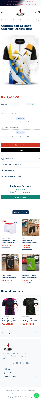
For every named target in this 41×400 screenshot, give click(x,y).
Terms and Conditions (20, 394)
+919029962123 (28, 1)
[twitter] (13, 363)
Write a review (20, 197)
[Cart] (39, 11)
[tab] (20, 212)
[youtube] (27, 363)
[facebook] (17, 363)
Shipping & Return (12, 390)
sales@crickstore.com (15, 1)
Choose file (20, 118)
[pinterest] (20, 363)
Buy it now (20, 150)
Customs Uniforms (11, 20)
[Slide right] (37, 62)
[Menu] (2, 12)
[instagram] (24, 363)
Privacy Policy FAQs (28, 390)
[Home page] (2, 20)
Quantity (4, 104)
